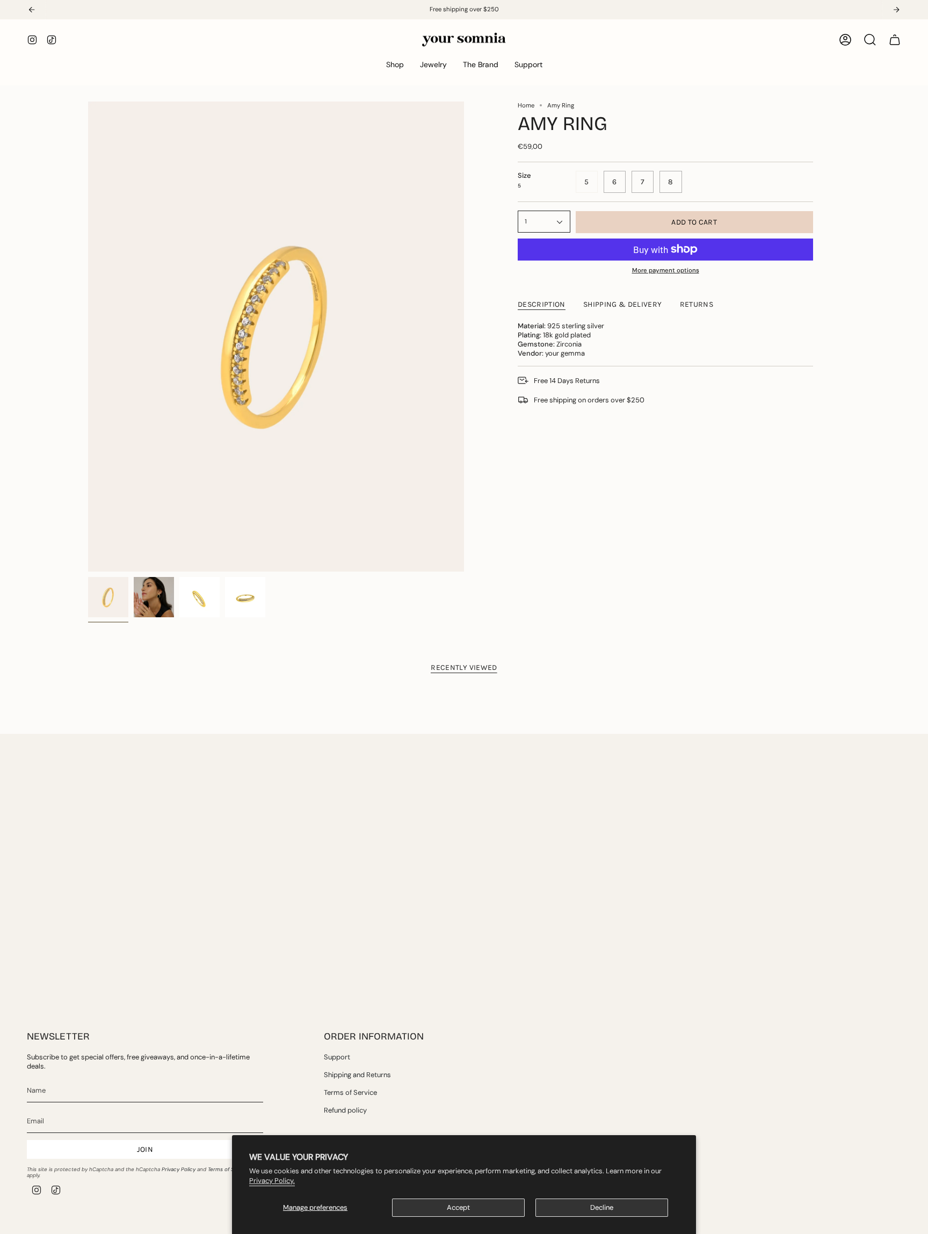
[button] (395, 64)
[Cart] (894, 40)
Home (526, 106)
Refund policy (345, 1110)
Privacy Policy (178, 1169)
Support (337, 1057)
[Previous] (32, 10)
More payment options (665, 270)
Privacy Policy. (272, 1180)
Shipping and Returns (357, 1074)
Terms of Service (229, 1169)
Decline (601, 1207)
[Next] (896, 10)
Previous (88, 337)
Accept (458, 1207)
